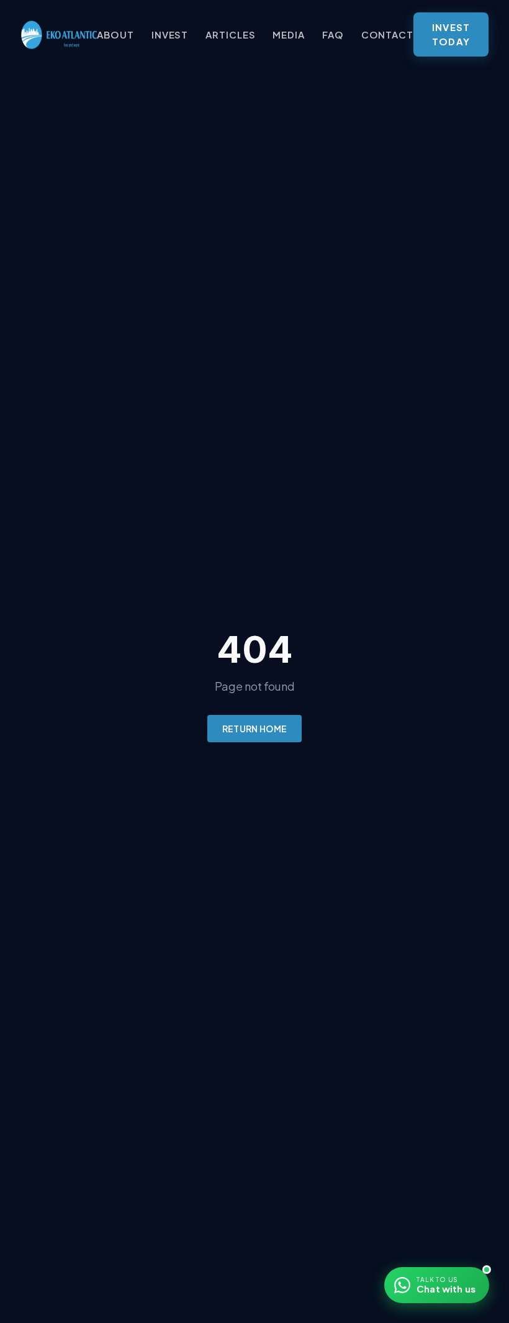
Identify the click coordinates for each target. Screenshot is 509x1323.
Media (289, 34)
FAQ (333, 34)
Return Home (254, 728)
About (115, 34)
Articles (230, 34)
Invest (169, 34)
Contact (387, 34)
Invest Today (451, 34)
